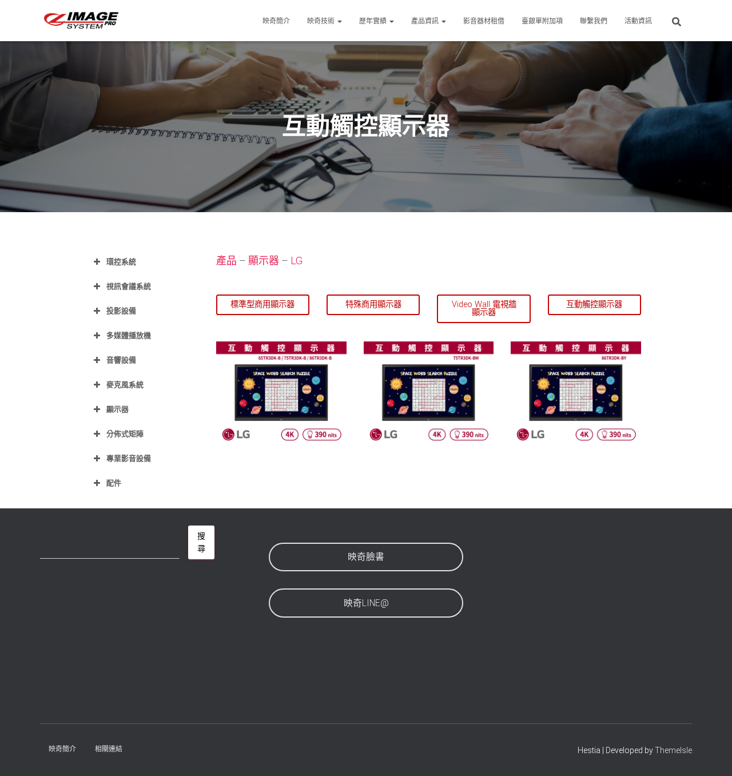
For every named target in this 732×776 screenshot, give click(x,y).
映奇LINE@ (366, 603)
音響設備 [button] (121, 360)
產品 (227, 260)
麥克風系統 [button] (125, 384)
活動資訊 (638, 21)
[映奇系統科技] (81, 20)
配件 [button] (113, 483)
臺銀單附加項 (542, 21)
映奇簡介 (276, 21)
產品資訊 (425, 21)
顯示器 (263, 260)
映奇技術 (321, 21)
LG (297, 260)
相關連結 (108, 749)
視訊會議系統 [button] (128, 286)
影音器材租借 (483, 21)
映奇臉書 (366, 556)
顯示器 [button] (117, 409)
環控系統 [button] (121, 261)
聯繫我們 (593, 21)
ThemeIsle (673, 750)
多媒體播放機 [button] (128, 335)
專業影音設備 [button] (128, 458)
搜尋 (201, 542)
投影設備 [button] (121, 311)
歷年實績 (373, 21)
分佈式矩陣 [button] (125, 433)
